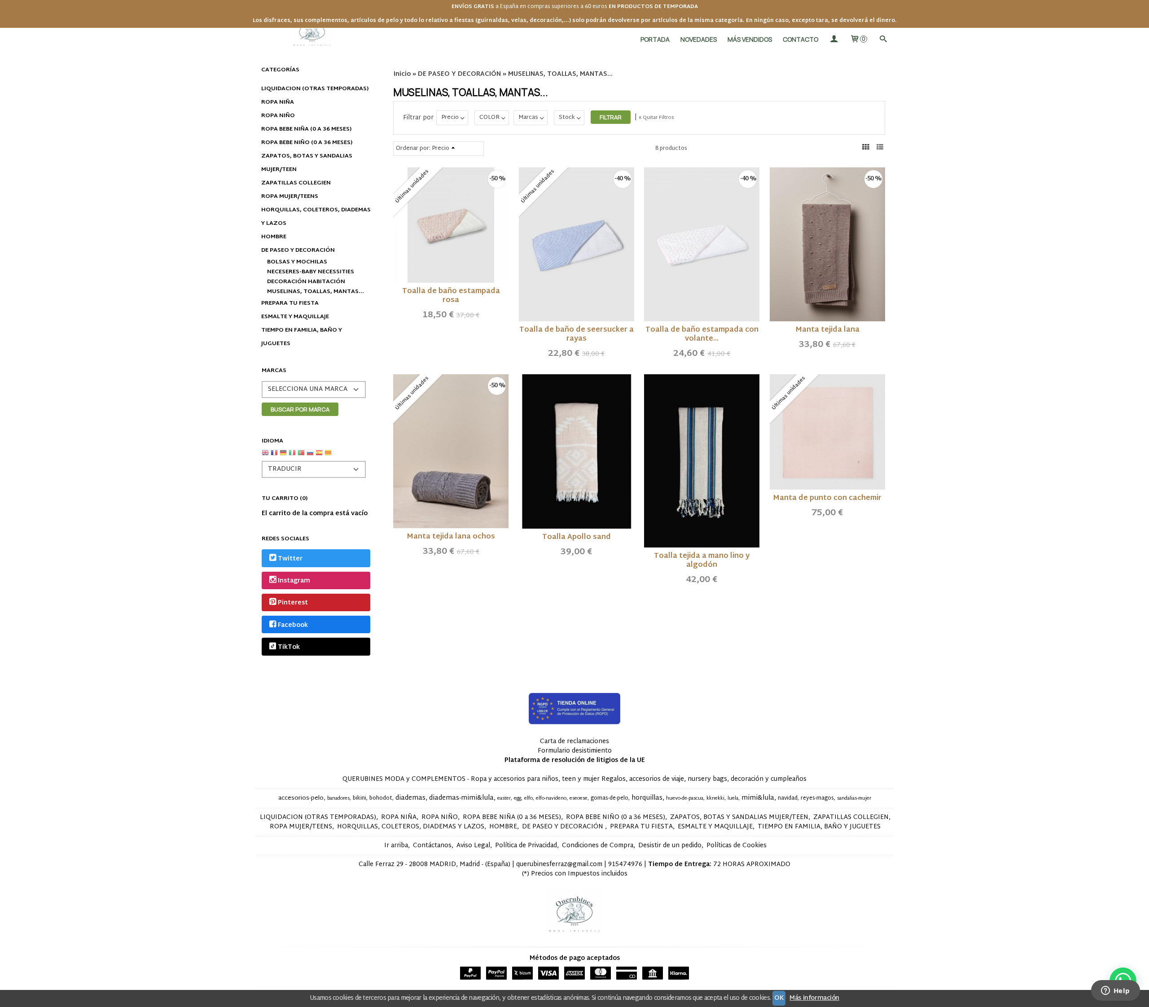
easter (504, 798)
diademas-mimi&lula (461, 798)
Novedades (698, 39)
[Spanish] (319, 456)
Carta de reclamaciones (574, 741)
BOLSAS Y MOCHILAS (297, 262)
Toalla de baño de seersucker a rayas (576, 335)
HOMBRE (273, 237)
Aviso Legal (473, 845)
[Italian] (292, 456)
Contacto (800, 39)
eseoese (579, 798)
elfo (528, 798)
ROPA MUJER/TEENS (289, 196)
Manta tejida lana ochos (451, 536)
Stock (567, 118)
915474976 (625, 864)
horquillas (647, 798)
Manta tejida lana (827, 330)
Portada (655, 39)
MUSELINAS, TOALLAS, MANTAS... (315, 292)
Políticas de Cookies (736, 845)
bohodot (380, 798)
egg (517, 798)
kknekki (715, 798)
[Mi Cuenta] (833, 39)
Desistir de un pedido (670, 845)
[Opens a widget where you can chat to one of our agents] (1115, 991)
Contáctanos (432, 845)
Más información (814, 998)
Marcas (528, 118)
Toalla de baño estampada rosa (451, 296)
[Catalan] (329, 456)
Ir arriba (396, 845)
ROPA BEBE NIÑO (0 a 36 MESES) (306, 142)
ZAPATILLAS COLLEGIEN (296, 183)
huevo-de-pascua (684, 798)
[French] (274, 456)
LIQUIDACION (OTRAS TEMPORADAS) (314, 88)
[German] (283, 456)
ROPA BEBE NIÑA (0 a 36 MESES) (306, 129)
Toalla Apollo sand (576, 537)
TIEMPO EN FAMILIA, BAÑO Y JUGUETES (301, 337)
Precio (450, 118)
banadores (338, 798)
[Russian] (310, 456)
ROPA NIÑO (278, 115)
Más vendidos (750, 39)
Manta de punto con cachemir (827, 498)
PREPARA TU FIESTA (290, 303)
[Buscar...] (882, 39)
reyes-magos (817, 798)
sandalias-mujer (854, 798)
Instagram (294, 581)
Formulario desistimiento (575, 751)
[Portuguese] (301, 456)
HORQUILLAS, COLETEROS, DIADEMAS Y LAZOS (316, 217)
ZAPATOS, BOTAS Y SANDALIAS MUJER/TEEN (306, 163)
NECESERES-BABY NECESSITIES (310, 272)
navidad (788, 798)
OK (779, 998)
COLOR (489, 118)
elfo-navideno (551, 798)
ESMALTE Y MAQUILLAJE (295, 316)
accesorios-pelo (301, 798)
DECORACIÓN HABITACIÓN (306, 282)
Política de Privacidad (526, 845)
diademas (410, 798)
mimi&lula (757, 798)
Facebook (293, 625)
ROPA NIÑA (277, 102)
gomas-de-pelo (609, 798)
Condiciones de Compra (597, 845)
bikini (359, 798)
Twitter (290, 559)
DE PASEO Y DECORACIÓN (298, 250)
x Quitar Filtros (656, 117)
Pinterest (293, 603)
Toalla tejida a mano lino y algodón (702, 561)
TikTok (289, 647)
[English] (265, 456)
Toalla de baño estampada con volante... (702, 335)
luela (733, 798)
